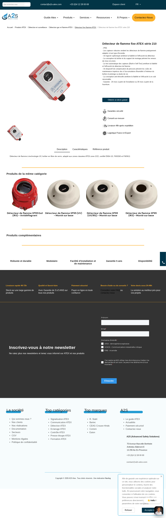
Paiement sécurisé (135, 426)
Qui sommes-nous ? (21, 419)
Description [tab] (62, 149)
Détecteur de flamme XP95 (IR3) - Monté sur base (141, 214)
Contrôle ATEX (58, 432)
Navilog (108, 478)
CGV (14, 435)
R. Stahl (93, 419)
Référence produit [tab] (101, 149)
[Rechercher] (27, 4)
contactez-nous (108, 293)
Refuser (128, 510)
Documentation (19, 429)
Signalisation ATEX (60, 419)
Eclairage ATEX (58, 429)
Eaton (92, 432)
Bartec (92, 422)
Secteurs (16, 432)
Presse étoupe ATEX (61, 435)
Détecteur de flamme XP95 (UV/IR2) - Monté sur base (102, 214)
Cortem (93, 429)
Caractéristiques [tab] (80, 149)
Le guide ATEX (133, 419)
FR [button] (138, 4)
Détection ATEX (58, 426)
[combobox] (11, 4)
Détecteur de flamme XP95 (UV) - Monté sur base (63, 214)
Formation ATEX (58, 439)
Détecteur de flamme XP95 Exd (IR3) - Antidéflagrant (25, 214)
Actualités (130, 422)
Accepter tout (151, 510)
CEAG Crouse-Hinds (99, 426)
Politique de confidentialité (24, 442)
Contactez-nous (133, 429)
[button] (9, 199)
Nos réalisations (19, 425)
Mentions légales (20, 439)
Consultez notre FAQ (110, 290)
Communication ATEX (61, 422)
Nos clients (17, 422)
